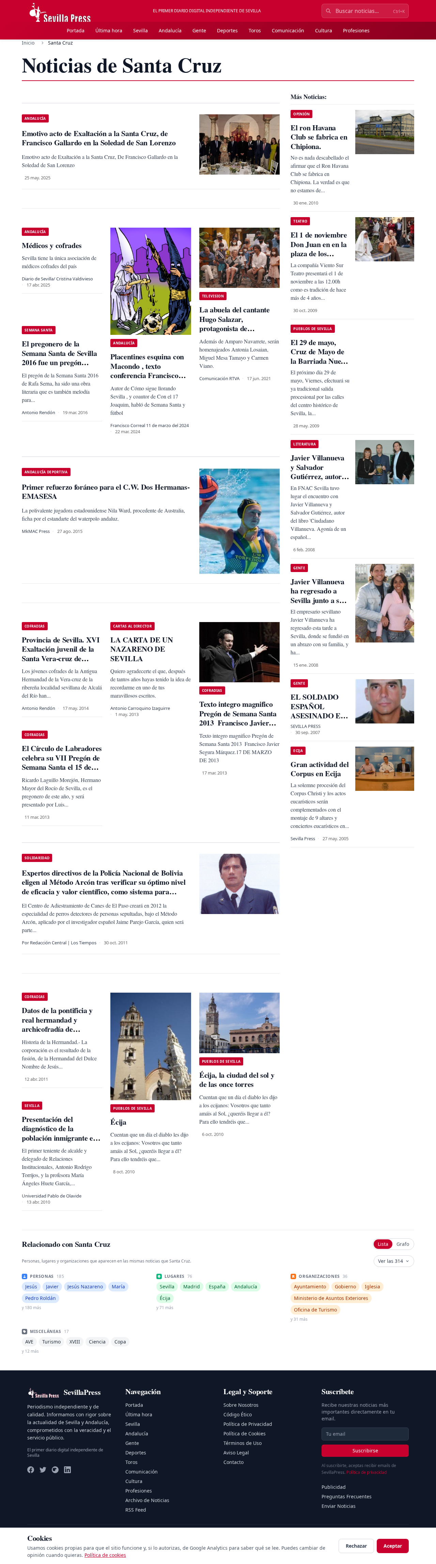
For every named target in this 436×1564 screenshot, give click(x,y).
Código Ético (237, 1414)
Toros (255, 30)
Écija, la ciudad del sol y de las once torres (236, 1079)
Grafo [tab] (402, 1244)
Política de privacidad (366, 1472)
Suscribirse (365, 1450)
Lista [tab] (383, 1244)
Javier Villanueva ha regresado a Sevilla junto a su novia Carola (317, 595)
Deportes (227, 30)
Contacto (233, 1462)
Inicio (28, 42)
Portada (75, 30)
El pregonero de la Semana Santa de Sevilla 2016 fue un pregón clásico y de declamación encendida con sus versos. (61, 362)
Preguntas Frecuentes (347, 1496)
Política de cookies (105, 1555)
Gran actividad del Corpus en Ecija (319, 769)
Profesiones (356, 30)
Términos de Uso (242, 1443)
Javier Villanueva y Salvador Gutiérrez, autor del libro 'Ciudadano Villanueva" (317, 481)
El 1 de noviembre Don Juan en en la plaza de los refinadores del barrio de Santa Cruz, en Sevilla (319, 258)
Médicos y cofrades (52, 245)
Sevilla (140, 30)
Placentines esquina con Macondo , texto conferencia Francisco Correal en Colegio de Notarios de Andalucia (147, 375)
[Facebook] (30, 1469)
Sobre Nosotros (241, 1405)
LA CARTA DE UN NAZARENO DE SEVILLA (141, 649)
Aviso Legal (236, 1452)
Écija (118, 1121)
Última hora (108, 30)
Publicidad (334, 1487)
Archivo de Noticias (147, 1500)
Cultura (323, 30)
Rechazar (356, 1546)
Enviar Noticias (339, 1506)
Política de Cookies (244, 1433)
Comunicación (288, 30)
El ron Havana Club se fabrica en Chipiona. (319, 137)
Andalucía (170, 30)
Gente (199, 30)
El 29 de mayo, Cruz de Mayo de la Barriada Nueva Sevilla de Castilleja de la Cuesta (319, 366)
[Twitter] (43, 1469)
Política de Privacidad (247, 1424)
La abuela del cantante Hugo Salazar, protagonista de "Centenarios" (234, 323)
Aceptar (393, 1546)
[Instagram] (55, 1469)
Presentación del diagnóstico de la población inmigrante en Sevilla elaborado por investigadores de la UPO (60, 1137)
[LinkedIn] (67, 1469)
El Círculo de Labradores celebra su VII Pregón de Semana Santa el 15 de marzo (62, 762)
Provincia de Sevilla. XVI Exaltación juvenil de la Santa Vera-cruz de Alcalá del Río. (61, 653)
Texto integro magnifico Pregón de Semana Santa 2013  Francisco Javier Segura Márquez (238, 718)
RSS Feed (135, 1509)
